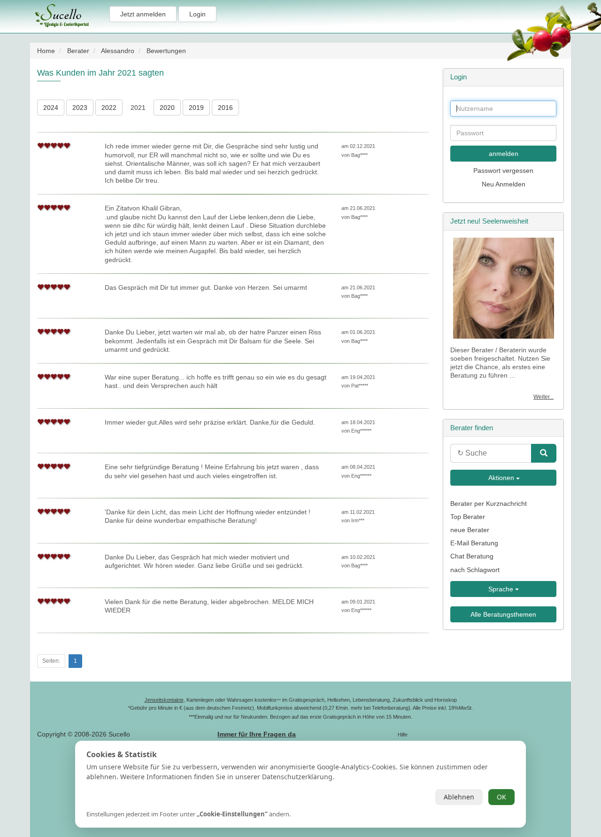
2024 (50, 107)
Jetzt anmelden (143, 14)
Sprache (501, 589)
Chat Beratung (471, 556)
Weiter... (543, 397)
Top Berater (467, 516)
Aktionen (501, 477)
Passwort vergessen (503, 170)
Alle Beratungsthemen (503, 614)
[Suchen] (543, 453)
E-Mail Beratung (474, 543)
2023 (79, 107)
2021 (138, 107)
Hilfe (403, 734)
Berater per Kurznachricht (488, 503)
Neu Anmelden (503, 184)
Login (197, 14)
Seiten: (51, 661)
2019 (196, 107)
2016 (225, 107)
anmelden (503, 153)
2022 (108, 107)
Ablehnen (459, 796)
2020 (167, 107)
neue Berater (469, 530)
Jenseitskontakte (164, 700)
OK (501, 796)
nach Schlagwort (475, 570)
